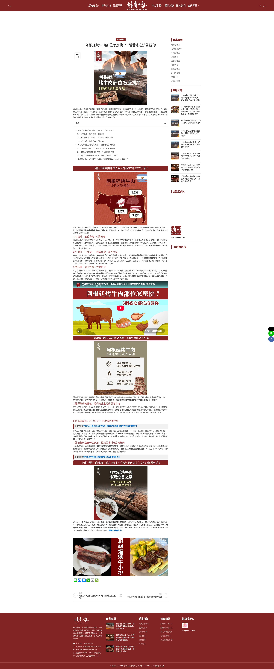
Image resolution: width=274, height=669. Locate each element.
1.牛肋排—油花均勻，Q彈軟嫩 (92, 134)
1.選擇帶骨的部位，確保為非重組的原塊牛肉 (98, 148)
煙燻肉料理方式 (166, 628)
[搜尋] (9, 6)
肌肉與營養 (175, 73)
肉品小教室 (175, 69)
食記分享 (174, 77)
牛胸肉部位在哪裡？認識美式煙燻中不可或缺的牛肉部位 (190, 133)
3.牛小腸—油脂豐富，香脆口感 (92, 141)
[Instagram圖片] (176, 200)
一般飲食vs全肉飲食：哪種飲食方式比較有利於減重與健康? (190, 144)
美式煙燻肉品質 (166, 632)
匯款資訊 (142, 644)
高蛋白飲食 (175, 81)
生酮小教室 (175, 61)
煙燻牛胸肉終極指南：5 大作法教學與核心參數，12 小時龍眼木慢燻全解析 (190, 97)
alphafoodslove (179, 237)
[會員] (264, 6)
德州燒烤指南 (140, 26)
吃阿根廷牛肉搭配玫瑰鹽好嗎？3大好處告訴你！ (101, 457)
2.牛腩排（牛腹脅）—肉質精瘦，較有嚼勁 (97, 138)
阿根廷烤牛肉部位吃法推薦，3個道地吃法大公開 (96, 145)
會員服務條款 (144, 624)
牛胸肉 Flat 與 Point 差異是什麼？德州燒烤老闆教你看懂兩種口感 (190, 167)
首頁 (130, 26)
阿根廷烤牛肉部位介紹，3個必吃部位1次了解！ (96, 130)
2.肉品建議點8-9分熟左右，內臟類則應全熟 (97, 152)
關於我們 (142, 636)
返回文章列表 (121, 595)
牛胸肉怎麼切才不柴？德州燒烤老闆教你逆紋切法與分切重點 (190, 156)
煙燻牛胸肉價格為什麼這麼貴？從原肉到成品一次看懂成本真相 (190, 178)
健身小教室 (175, 45)
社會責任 (174, 65)
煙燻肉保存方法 (166, 624)
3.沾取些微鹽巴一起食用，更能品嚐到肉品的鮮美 (99, 156)
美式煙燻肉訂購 (166, 640)
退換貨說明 (143, 628)
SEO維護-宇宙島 (158, 666)
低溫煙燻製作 (165, 636)
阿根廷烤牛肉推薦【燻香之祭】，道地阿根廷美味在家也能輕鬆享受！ (104, 159)
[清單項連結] (88, 643)
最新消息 (174, 57)
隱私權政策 (143, 632)
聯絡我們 (142, 640)
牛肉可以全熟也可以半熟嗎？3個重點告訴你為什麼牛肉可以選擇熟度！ (110, 426)
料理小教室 (175, 53)
